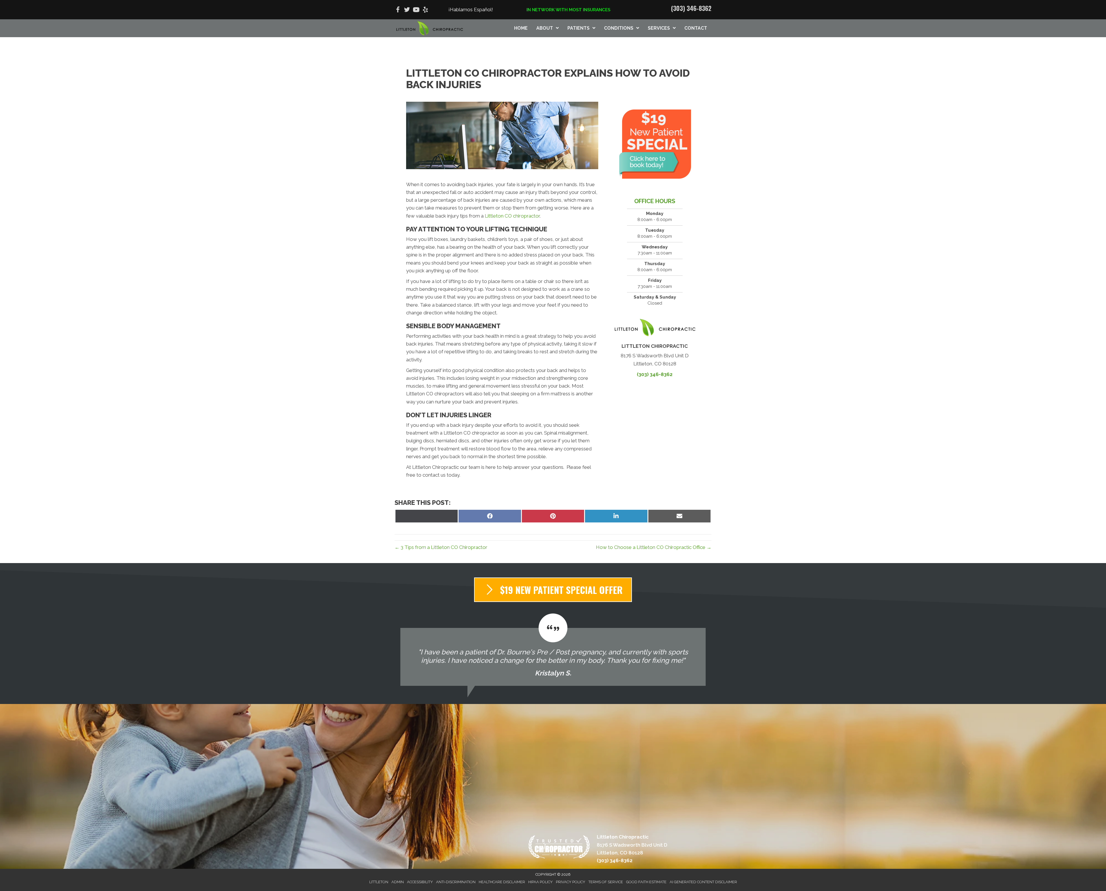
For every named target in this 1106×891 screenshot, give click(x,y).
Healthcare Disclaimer (502, 882)
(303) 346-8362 (691, 8)
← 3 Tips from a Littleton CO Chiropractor (441, 547)
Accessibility (420, 882)
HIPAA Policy (540, 882)
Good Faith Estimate (646, 882)
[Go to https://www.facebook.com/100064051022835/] (398, 10)
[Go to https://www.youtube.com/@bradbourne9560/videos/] (416, 10)
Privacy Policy (570, 882)
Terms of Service (605, 882)
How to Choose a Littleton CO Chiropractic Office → (653, 547)
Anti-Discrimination (456, 882)
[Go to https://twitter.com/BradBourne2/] (407, 10)
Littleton (378, 882)
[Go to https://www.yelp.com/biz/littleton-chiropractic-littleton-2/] (425, 10)
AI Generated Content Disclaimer (703, 882)
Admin (397, 882)
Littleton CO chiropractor (512, 216)
